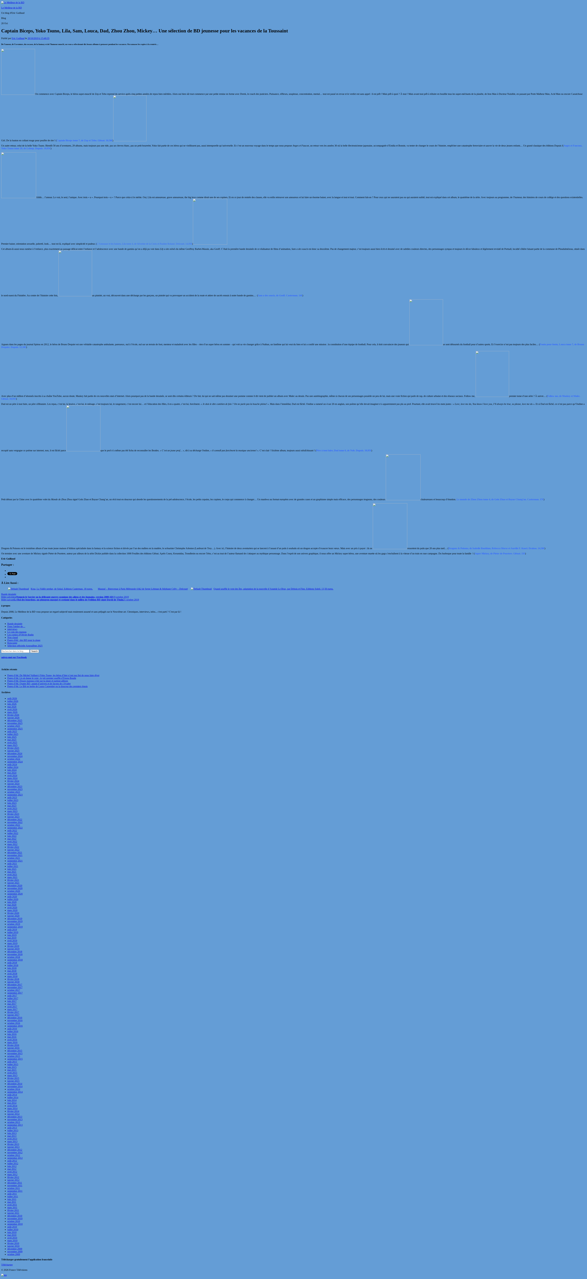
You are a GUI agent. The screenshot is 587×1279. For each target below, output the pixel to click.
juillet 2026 (12, 701)
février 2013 (13, 1144)
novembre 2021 (14, 855)
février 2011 (13, 1210)
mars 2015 (12, 1075)
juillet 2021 (12, 866)
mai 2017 (11, 1004)
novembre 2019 (14, 921)
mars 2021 (12, 877)
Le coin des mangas (16, 632)
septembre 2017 (15, 993)
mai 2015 (11, 1070)
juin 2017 (12, 1001)
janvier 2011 (13, 1213)
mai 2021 (11, 872)
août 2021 (12, 863)
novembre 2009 (14, 1251)
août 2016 (12, 1028)
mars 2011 (12, 1207)
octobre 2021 (13, 858)
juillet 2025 (12, 734)
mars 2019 (12, 943)
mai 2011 (11, 1202)
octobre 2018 (13, 957)
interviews (12, 629)
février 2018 (13, 979)
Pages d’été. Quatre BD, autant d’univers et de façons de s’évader (39, 683)
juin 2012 (12, 1166)
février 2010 (13, 1243)
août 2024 (12, 764)
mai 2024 (11, 772)
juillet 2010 (12, 1229)
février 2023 (13, 814)
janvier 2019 (13, 949)
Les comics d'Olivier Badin (20, 634)
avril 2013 (12, 1138)
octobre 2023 (13, 792)
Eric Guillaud (18, 38)
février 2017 (13, 1012)
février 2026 (13, 715)
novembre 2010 (14, 1218)
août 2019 (12, 929)
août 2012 (12, 1160)
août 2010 (12, 1226)
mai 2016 (11, 1037)
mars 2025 (12, 745)
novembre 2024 (14, 756)
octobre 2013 (13, 1122)
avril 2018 (12, 973)
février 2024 (13, 781)
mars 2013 (12, 1141)
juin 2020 (12, 902)
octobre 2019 (13, 924)
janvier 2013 (13, 1147)
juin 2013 (12, 1133)
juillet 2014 (12, 1097)
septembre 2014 (15, 1092)
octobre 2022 (13, 825)
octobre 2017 (13, 990)
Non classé (12, 637)
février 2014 (13, 1111)
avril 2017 (12, 1006)
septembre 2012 (15, 1158)
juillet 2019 (12, 932)
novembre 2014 (14, 1086)
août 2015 (12, 1061)
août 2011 (12, 1193)
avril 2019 (12, 940)
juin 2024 (12, 770)
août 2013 (12, 1127)
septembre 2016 (15, 1026)
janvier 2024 (13, 783)
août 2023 (12, 797)
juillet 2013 (12, 1130)
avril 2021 (12, 874)
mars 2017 (12, 1009)
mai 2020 (11, 905)
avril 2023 (12, 808)
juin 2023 (12, 803)
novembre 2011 (14, 1185)
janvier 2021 (13, 883)
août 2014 (12, 1094)
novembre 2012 (14, 1152)
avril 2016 (12, 1039)
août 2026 (12, 698)
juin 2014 (12, 1100)
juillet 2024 (12, 767)
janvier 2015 (13, 1081)
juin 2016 (12, 1034)
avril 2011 (12, 1204)
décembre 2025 (14, 720)
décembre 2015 (14, 1050)
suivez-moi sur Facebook (14, 657)
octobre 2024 (13, 759)
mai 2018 (11, 971)
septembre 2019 (15, 927)
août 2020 (12, 896)
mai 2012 (11, 1169)
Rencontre (12, 643)
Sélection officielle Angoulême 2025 (24, 645)
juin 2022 (12, 836)
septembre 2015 (15, 1059)
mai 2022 (11, 838)
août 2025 (12, 731)
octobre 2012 (13, 1155)
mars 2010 (12, 1240)
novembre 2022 (14, 822)
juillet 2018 (12, 965)
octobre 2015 (13, 1056)
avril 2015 (12, 1072)
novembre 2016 (14, 1020)
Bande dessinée (8, 594)
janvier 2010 (13, 1246)
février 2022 (13, 847)
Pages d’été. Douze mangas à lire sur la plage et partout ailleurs (37, 681)
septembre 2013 (15, 1125)
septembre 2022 (15, 827)
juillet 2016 (12, 1031)
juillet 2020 (12, 899)
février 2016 (13, 1045)
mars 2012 (12, 1174)
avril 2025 (12, 742)
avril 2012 (12, 1171)
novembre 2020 (14, 888)
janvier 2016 (13, 1048)
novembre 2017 (14, 987)
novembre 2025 (14, 723)
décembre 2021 (14, 852)
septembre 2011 (14, 1191)
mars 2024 (12, 778)
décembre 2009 (14, 1249)
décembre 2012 (14, 1149)
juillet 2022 (12, 833)
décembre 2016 (14, 1017)
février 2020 (13, 913)
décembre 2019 (14, 918)
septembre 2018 (15, 960)
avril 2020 (12, 907)
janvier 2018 (13, 982)
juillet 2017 (12, 998)
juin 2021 (12, 869)
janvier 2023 (13, 816)
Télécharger (7, 1264)
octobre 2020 (13, 891)
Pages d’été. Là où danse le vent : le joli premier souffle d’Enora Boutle (41, 678)
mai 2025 (11, 739)
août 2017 (12, 995)
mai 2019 (11, 938)
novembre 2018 (14, 954)
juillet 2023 (12, 800)
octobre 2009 (13, 1254)
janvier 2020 (13, 916)
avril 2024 (12, 775)
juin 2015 (12, 1067)
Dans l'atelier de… (16, 626)
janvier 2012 (13, 1180)
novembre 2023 (14, 789)
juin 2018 (12, 968)
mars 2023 (12, 811)
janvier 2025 (13, 750)
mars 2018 (12, 976)
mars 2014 (12, 1108)
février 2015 (13, 1078)
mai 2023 (11, 805)
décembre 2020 (14, 885)
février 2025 (13, 748)
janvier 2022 (13, 849)
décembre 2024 (14, 753)
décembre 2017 (14, 984)
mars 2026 (12, 712)
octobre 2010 (13, 1221)
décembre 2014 (14, 1083)
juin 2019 (12, 935)
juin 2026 (12, 704)
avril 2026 (12, 709)
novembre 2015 (14, 1053)
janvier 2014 (13, 1114)
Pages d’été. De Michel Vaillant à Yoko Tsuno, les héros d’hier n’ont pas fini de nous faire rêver (53, 675)
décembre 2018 (14, 951)
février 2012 (13, 1177)
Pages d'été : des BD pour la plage (23, 640)
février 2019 (13, 946)
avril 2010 (12, 1237)
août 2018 (12, 962)
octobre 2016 (13, 1023)
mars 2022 (12, 844)
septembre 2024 (15, 761)
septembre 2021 (15, 860)
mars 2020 (12, 910)
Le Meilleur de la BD (11, 7)
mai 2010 (11, 1235)
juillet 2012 (12, 1163)
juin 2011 (11, 1199)
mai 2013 (11, 1136)
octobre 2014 (13, 1089)
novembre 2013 (14, 1119)
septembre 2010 (15, 1224)
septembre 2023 (15, 794)
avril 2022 (12, 841)
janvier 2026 (13, 717)
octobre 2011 (13, 1188)
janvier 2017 (13, 1015)
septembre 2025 (15, 728)
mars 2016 (12, 1042)
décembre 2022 (14, 819)
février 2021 (13, 880)
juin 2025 (12, 737)
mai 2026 (11, 706)
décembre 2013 (14, 1116)
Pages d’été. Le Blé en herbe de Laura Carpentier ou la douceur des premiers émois (47, 686)
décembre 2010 (14, 1215)
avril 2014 (12, 1105)
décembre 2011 (14, 1182)
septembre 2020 (15, 894)
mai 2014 (11, 1103)
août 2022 (12, 830)
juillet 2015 (12, 1064)
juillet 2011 (12, 1196)
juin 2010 (12, 1232)
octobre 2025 (13, 726)
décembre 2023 (14, 786)
